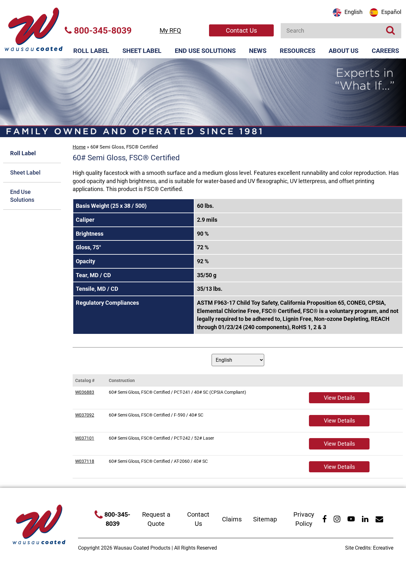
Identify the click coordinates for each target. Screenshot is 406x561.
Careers (385, 50)
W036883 (84, 392)
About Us (343, 50)
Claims (232, 519)
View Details (339, 397)
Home (79, 147)
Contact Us (241, 30)
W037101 (84, 438)
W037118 (84, 461)
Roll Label (91, 50)
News (257, 50)
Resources (297, 50)
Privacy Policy (303, 519)
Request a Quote (156, 519)
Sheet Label (141, 50)
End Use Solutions (205, 50)
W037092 (84, 415)
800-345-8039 (102, 30)
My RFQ (170, 30)
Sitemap (265, 519)
